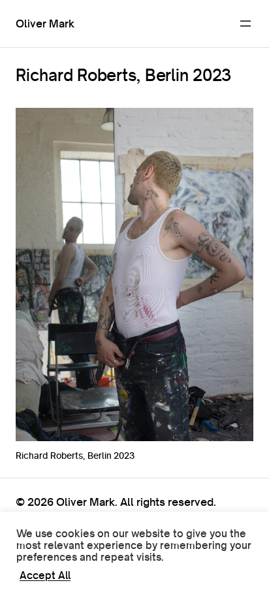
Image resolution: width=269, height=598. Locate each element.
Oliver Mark (45, 23)
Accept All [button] (45, 576)
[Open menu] (245, 23)
